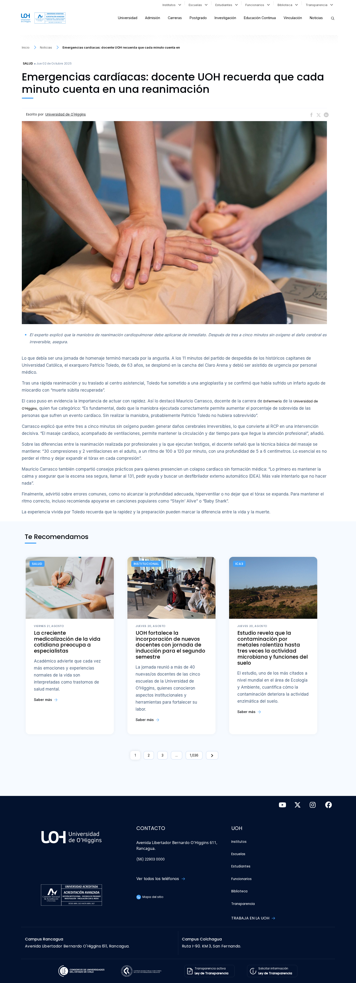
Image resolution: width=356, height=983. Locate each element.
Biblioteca (286, 5)
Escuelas (196, 5)
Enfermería (272, 401)
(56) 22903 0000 (150, 859)
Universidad (127, 18)
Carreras (175, 18)
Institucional (146, 564)
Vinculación (293, 18)
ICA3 (239, 564)
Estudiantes (224, 5)
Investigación (225, 18)
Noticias (316, 18)
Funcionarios (255, 5)
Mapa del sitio (152, 897)
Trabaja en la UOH (250, 918)
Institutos (170, 5)
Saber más (43, 700)
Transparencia (317, 5)
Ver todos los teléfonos (158, 878)
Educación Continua (260, 18)
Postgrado (198, 18)
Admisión (152, 18)
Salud (28, 63)
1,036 (194, 755)
